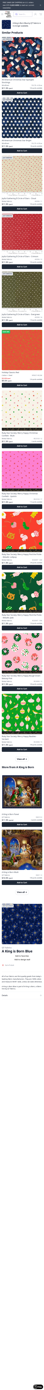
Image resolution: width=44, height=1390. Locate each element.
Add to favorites (22, 956)
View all (22, 759)
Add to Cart (22, 93)
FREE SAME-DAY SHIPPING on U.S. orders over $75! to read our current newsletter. (18, 5)
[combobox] (23, 14)
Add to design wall (22, 959)
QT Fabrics (7, 947)
